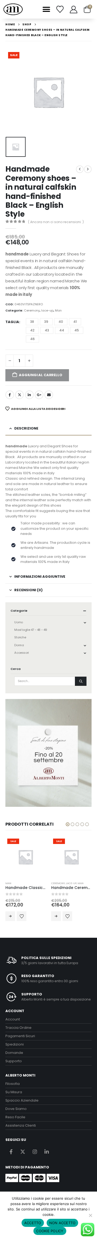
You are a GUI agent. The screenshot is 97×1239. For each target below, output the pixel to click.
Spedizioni (14, 1044)
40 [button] (60, 321)
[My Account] (73, 9)
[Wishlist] (60, 9)
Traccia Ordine (18, 1027)
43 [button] (47, 330)
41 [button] (75, 321)
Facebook (9, 394)
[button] (46, 9)
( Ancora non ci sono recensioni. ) (56, 222)
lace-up (47, 310)
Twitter (19, 394)
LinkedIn (29, 394)
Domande (14, 1052)
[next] (88, 169)
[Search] (80, 681)
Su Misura (13, 1092)
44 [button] (61, 330)
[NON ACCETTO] (90, 1215)
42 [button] (32, 330)
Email (48, 394)
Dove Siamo (16, 1108)
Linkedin (46, 1152)
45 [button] (76, 330)
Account (12, 1019)
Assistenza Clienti (20, 1125)
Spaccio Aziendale (22, 1100)
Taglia (12, 321)
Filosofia (12, 1083)
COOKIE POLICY (49, 1231)
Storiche (20, 637)
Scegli (21, 916)
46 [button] (32, 339)
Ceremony (32, 310)
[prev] (80, 169)
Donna (19, 645)
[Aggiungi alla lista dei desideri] (32, 916)
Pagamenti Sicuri (20, 1036)
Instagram (35, 1152)
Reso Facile (15, 1117)
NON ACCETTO (62, 1223)
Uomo (18, 622)
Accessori (21, 652)
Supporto (13, 1061)
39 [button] (46, 321)
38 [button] (32, 321)
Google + (39, 394)
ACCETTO (32, 1223)
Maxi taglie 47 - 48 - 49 (30, 630)
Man (58, 310)
